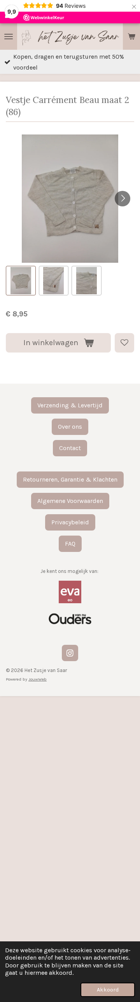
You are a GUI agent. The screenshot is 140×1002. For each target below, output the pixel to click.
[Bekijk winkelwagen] (131, 36)
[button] (21, 281)
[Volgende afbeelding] (122, 198)
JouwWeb (37, 679)
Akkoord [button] (108, 989)
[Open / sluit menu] (8, 36)
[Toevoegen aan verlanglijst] (124, 343)
